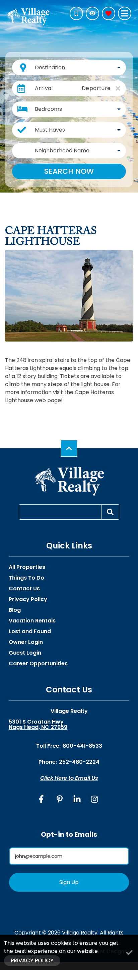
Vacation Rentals (32, 620)
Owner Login (26, 642)
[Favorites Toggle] (108, 13)
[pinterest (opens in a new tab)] (60, 799)
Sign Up (69, 882)
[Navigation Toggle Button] (124, 13)
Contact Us (24, 588)
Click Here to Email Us (69, 778)
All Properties (27, 567)
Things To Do (26, 578)
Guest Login (25, 653)
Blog (15, 610)
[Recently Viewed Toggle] (92, 13)
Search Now (69, 171)
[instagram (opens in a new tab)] (94, 799)
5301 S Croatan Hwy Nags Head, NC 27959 (38, 724)
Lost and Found (30, 631)
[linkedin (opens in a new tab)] (77, 799)
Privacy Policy (28, 599)
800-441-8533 (82, 746)
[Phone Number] (76, 13)
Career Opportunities (38, 663)
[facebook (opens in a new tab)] (42, 799)
